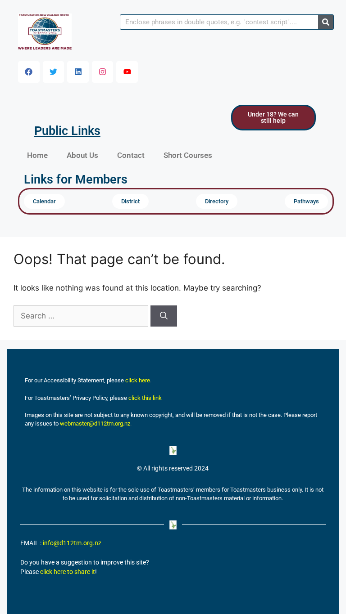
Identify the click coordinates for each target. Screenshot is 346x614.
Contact (131, 155)
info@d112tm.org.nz (72, 543)
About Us (82, 155)
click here (137, 380)
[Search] (325, 22)
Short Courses (188, 155)
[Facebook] (29, 72)
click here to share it (67, 572)
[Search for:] (82, 315)
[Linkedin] (78, 72)
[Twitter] (53, 72)
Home (37, 155)
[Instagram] (103, 72)
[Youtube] (127, 72)
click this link (145, 397)
